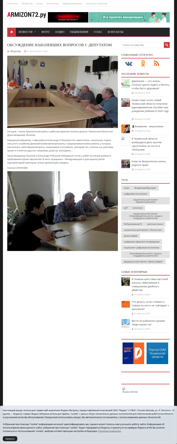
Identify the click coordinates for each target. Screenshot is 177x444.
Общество (27, 3)
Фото (45, 31)
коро (126, 187)
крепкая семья (155, 224)
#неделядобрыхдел (145, 187)
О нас (98, 31)
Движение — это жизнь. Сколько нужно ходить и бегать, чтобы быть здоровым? (151, 84)
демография (130, 235)
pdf (125, 207)
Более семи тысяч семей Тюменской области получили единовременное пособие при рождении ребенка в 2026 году (150, 107)
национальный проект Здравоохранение (145, 200)
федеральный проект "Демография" (143, 261)
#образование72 (133, 224)
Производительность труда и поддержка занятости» (145, 254)
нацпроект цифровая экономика (141, 247)
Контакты (115, 31)
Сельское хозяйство (96, 3)
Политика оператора (109, 431)
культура (137, 207)
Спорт (39, 3)
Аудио (59, 31)
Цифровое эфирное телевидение (142, 241)
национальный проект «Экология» (143, 229)
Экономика (52, 3)
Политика (12, 3)
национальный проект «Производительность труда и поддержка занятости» (145, 216)
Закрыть (10, 438)
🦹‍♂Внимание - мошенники (147, 126)
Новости (25, 31)
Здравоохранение (72, 3)
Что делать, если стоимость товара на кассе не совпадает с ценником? (150, 305)
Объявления (79, 31)
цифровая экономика (135, 193)
